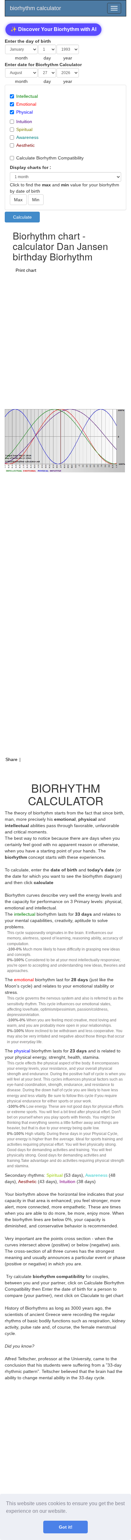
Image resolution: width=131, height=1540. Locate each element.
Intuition (24, 121)
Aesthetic (25, 145)
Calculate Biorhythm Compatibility (50, 157)
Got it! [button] (65, 1527)
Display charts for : (30, 167)
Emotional (26, 104)
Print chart (26, 270)
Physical (24, 112)
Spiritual (24, 129)
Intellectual (27, 96)
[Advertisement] (65, 341)
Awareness (27, 137)
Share (11, 759)
